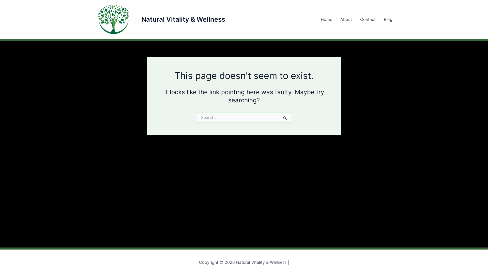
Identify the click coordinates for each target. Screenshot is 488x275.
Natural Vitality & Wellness (183, 19)
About (346, 19)
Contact (368, 19)
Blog (388, 19)
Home (326, 19)
